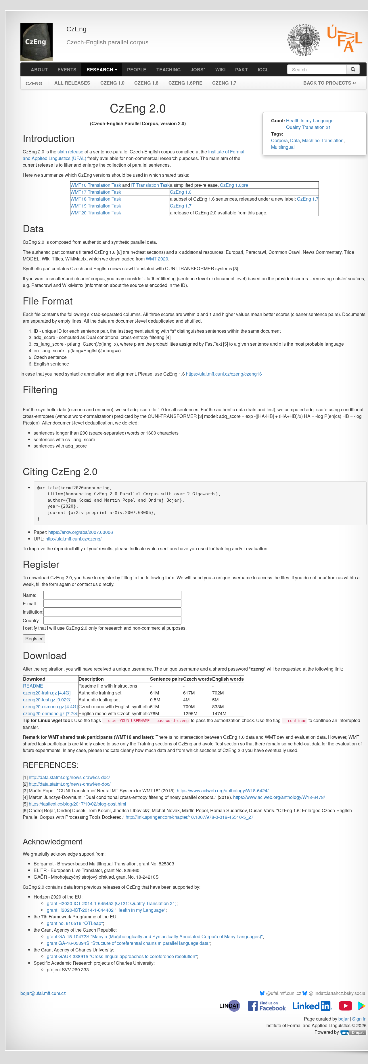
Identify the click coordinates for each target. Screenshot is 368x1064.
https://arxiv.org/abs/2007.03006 (80, 532)
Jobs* (198, 69)
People (136, 69)
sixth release (70, 151)
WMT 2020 (157, 258)
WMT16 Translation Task (95, 185)
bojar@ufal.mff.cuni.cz (43, 993)
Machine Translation (323, 140)
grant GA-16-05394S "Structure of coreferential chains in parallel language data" (128, 943)
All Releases (72, 82)
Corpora (279, 140)
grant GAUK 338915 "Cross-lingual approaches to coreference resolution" (122, 956)
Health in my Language (310, 120)
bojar (343, 1018)
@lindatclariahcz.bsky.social (338, 993)
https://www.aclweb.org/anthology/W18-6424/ (223, 790)
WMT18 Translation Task (95, 198)
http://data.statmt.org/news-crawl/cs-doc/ (69, 777)
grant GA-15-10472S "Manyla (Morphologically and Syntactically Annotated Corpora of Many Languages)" (155, 936)
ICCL (263, 69)
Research (100, 69)
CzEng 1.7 (224, 82)
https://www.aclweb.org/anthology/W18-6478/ (279, 797)
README (33, 685)
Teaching (168, 69)
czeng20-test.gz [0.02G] (47, 699)
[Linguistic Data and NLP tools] (232, 1005)
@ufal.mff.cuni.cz (283, 993)
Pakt (241, 69)
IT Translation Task (150, 185)
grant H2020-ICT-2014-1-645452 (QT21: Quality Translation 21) (112, 903)
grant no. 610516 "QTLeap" (75, 923)
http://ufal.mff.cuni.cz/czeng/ (73, 538)
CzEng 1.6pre (185, 82)
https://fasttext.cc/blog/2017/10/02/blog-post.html (77, 803)
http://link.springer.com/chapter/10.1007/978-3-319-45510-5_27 (190, 817)
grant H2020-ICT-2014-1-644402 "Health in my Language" (106, 910)
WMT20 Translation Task (95, 212)
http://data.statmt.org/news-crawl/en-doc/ (69, 784)
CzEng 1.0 (112, 82)
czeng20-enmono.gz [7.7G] (50, 713)
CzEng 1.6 (146, 82)
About (39, 69)
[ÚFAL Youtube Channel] (342, 1005)
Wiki (220, 69)
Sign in (359, 1018)
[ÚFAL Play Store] (360, 1005)
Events (66, 69)
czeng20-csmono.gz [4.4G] (50, 706)
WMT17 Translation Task (95, 192)
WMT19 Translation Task (95, 205)
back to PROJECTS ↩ (329, 82)
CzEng (34, 81)
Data (295, 140)
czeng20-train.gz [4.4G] (46, 692)
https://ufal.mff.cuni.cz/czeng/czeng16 (224, 373)
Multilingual (283, 147)
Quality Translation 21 (308, 127)
